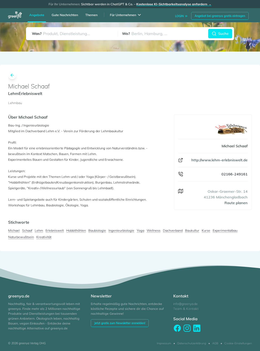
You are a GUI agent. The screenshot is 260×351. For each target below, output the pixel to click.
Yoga (140, 230)
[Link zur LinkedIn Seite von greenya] (197, 328)
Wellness (153, 230)
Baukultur (192, 230)
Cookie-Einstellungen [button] (238, 343)
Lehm (39, 230)
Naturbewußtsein (21, 237)
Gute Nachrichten (65, 15)
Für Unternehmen (123, 15)
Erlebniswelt (55, 230)
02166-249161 (234, 174)
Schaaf (27, 230)
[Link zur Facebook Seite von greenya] (177, 328)
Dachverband (173, 230)
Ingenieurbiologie (121, 230)
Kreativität (43, 237)
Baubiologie (97, 230)
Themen (91, 15)
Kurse (206, 230)
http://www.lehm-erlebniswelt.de (219, 160)
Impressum (164, 343)
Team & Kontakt (185, 309)
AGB (215, 343)
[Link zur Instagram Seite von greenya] (187, 328)
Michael (14, 230)
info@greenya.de (185, 304)
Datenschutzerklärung (191, 343)
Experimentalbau (225, 230)
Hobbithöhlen (76, 230)
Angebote (36, 15)
